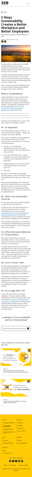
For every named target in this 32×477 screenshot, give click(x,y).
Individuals (20, 425)
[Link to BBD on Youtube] (19, 461)
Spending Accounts (8, 429)
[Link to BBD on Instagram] (13, 461)
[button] (28, 3)
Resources (5, 447)
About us (6, 440)
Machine (16, 470)
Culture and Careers (8, 443)
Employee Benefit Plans (9, 422)
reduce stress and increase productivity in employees (14, 300)
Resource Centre (8, 453)
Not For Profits (21, 431)
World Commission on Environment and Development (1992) (12, 108)
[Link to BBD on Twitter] (10, 461)
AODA (5, 465)
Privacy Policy (12, 465)
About (3, 437)
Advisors (20, 440)
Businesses (20, 422)
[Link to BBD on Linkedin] (22, 461)
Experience (19, 437)
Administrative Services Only (9, 432)
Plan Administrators (22, 443)
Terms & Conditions (23, 465)
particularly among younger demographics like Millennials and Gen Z (15, 214)
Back (5, 12)
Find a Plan (19, 419)
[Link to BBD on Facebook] (16, 461)
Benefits (4, 419)
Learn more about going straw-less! (14, 328)
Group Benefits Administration (7, 426)
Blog (5, 450)
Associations (21, 428)
